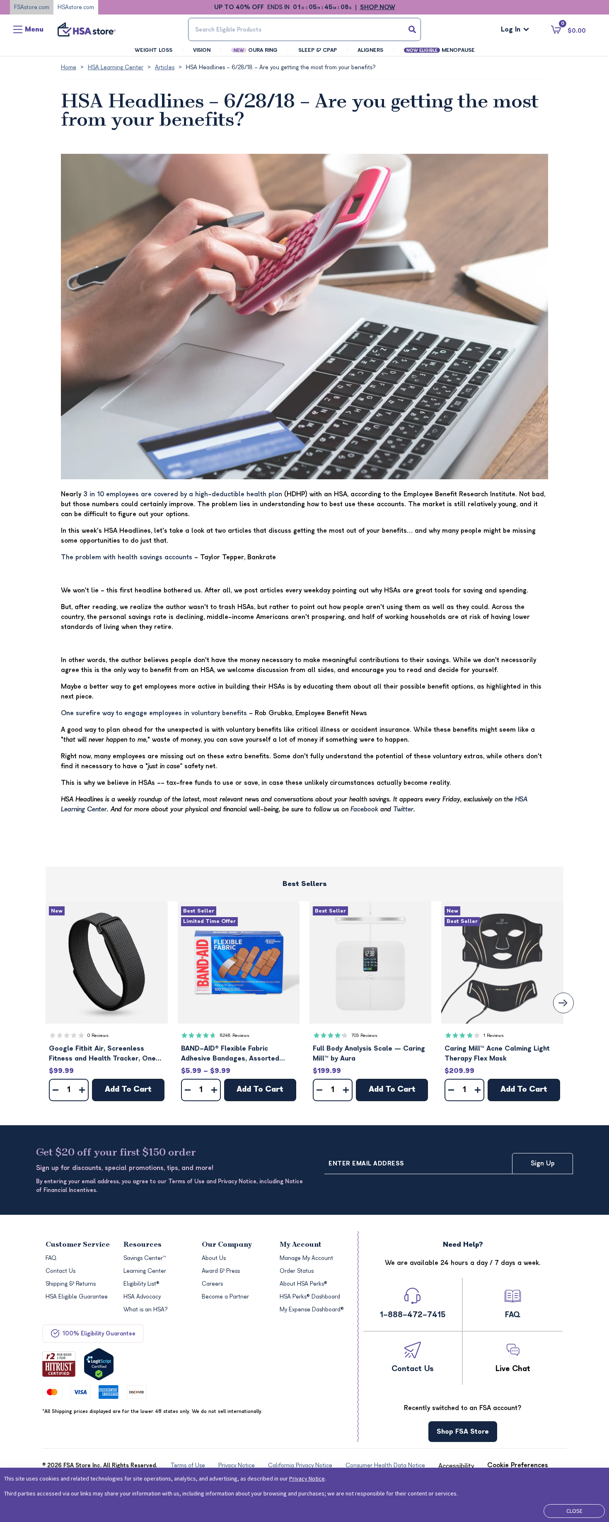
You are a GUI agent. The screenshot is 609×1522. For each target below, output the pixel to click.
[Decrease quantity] (55, 1090)
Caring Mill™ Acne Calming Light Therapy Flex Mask (497, 1053)
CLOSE (574, 1511)
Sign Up (543, 1163)
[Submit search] (412, 29)
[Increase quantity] (82, 1090)
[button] (106, 962)
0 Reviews (98, 1035)
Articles (164, 67)
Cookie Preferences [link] (517, 1465)
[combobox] (304, 29)
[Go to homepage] (87, 29)
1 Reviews (493, 1035)
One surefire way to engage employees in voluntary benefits (154, 713)
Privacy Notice (307, 1478)
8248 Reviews (234, 1035)
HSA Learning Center (115, 67)
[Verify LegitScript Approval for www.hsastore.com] (99, 1364)
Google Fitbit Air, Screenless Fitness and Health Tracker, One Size (102, 1054)
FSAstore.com (31, 7)
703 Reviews (364, 1035)
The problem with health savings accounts (126, 557)
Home (68, 67)
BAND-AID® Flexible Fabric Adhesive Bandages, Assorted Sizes (230, 1054)
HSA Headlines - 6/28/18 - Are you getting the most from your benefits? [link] (281, 67)
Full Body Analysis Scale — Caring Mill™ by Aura (369, 1053)
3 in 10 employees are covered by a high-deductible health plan (182, 494)
